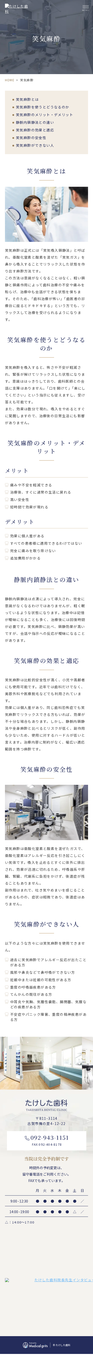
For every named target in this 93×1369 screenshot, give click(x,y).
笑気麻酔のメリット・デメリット (44, 114)
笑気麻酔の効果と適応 (35, 129)
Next (88, 1050)
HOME (9, 80)
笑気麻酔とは (27, 99)
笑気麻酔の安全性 (31, 137)
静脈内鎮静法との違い (35, 122)
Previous (4, 1050)
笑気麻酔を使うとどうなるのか (42, 106)
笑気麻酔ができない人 (35, 145)
